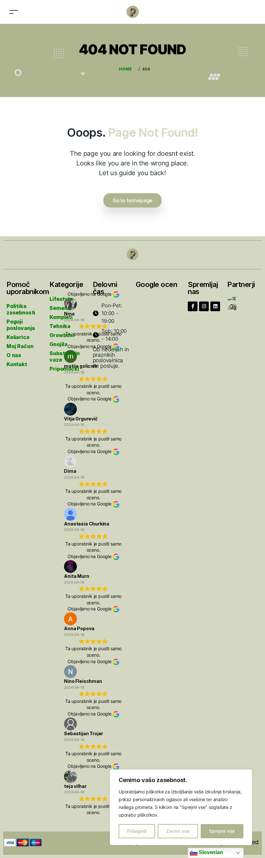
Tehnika (59, 326)
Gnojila (58, 344)
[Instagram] (204, 306)
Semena (59, 308)
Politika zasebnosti (20, 309)
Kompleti (61, 317)
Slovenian (210, 852)
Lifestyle (60, 299)
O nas (13, 355)
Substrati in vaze (64, 356)
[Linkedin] (215, 306)
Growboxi (61, 335)
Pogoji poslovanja (20, 324)
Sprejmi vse (222, 831)
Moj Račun (19, 346)
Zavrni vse (178, 831)
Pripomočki (64, 368)
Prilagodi (137, 831)
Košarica (17, 337)
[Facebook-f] (192, 306)
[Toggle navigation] (13, 11)
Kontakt (16, 364)
